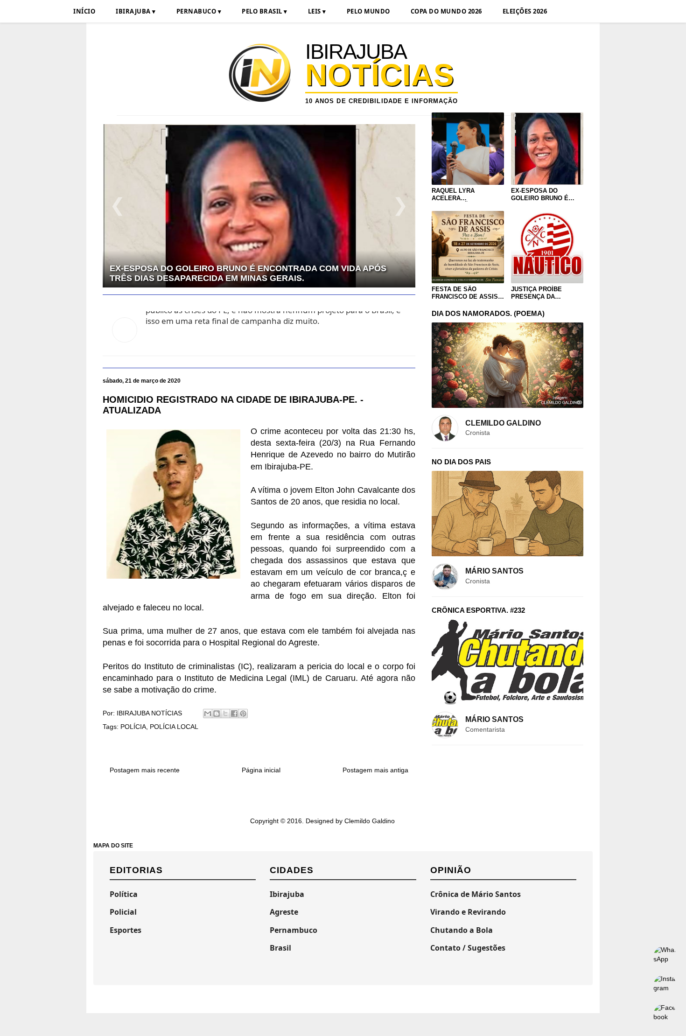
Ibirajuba (287, 894)
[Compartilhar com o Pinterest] (243, 713)
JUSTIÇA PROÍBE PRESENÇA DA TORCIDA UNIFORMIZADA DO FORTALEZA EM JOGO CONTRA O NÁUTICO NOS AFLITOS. (544, 293)
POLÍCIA (133, 726)
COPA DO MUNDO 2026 (446, 11)
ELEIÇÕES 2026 (525, 11)
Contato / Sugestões (467, 948)
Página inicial (261, 770)
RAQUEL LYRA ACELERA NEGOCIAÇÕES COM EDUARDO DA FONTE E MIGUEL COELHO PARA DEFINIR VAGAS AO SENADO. (466, 194)
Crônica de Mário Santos (475, 894)
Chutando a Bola (461, 930)
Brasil (280, 948)
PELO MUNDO (368, 11)
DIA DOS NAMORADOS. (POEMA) (488, 313)
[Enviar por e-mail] (207, 713)
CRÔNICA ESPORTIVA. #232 (478, 610)
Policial (123, 912)
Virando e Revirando (468, 912)
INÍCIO (84, 11)
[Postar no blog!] (216, 713)
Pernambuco (293, 930)
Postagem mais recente (145, 770)
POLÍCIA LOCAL (174, 726)
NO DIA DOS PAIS (461, 462)
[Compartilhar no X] (225, 713)
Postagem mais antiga (375, 770)
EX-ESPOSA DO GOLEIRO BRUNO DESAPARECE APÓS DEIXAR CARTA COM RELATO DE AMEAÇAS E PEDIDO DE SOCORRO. (254, 273)
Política (124, 894)
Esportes (125, 930)
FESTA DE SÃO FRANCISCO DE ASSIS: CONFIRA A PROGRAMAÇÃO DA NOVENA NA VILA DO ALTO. (466, 293)
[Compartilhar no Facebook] (234, 713)
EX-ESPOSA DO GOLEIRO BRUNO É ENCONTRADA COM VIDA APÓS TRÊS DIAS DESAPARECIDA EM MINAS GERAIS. (545, 194)
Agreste (284, 912)
